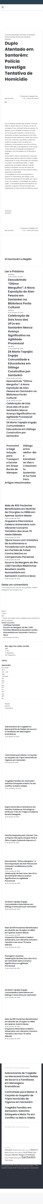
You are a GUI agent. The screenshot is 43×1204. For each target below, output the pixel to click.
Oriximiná (30, 1154)
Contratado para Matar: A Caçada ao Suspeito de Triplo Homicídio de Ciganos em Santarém (21, 757)
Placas (7, 1158)
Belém (7, 1152)
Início (7, 35)
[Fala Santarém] (13, 7)
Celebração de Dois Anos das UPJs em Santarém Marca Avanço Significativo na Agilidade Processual (21, 877)
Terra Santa (9, 1160)
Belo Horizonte (26, 1150)
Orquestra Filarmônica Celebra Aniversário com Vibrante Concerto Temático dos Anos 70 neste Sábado (20, 527)
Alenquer (8, 1150)
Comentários (9, 708)
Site (3, 616)
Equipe (4, 1174)
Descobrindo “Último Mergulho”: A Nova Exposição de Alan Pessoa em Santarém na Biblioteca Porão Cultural (21, 293)
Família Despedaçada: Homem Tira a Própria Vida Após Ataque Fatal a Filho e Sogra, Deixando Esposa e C (21, 838)
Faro (15, 1152)
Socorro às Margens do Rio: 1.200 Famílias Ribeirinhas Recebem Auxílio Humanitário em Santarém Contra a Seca (21, 569)
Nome (4, 611)
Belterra (34, 1150)
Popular (7, 704)
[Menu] (3, 8)
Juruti (25, 1152)
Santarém (12, 35)
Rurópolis (18, 1158)
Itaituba (20, 1152)
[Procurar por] (40, 8)
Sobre (3, 1172)
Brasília (11, 1152)
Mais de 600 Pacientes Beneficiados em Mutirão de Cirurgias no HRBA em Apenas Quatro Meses (20, 510)
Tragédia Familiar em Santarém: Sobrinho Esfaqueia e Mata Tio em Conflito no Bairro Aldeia (20, 783)
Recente (7, 706)
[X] (0, 1190)
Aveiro (20, 1150)
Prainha (12, 1158)
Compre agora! (6, 1179)
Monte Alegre (18, 1154)
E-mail (4, 613)
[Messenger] (1, 1190)
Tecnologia (5, 1176)
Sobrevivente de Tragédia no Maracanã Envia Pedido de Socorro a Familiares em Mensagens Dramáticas (21, 730)
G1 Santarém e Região (27, 96)
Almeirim (15, 1150)
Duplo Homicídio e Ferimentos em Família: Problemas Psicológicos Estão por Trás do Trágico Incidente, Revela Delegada (21, 811)
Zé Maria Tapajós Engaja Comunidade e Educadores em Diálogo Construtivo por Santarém (20, 363)
